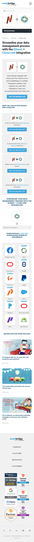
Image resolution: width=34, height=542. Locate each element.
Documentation (9, 31)
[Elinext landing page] (9, 19)
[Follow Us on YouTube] (23, 530)
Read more (5, 363)
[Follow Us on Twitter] (30, 530)
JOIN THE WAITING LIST (17, 97)
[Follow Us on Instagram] (10, 530)
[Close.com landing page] (24, 19)
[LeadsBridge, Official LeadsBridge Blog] (9, 4)
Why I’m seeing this (10, 10)
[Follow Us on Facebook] (3, 530)
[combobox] (17, 228)
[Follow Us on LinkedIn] (16, 530)
